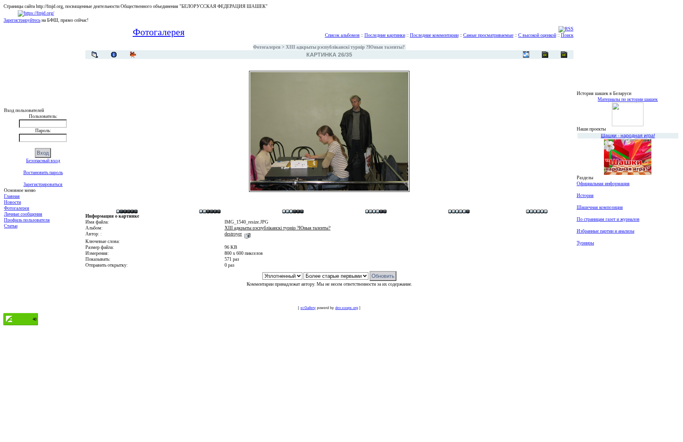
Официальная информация (603, 183)
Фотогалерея (16, 208)
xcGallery (308, 308)
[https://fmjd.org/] (36, 13)
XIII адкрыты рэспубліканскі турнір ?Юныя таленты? (345, 47)
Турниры (585, 243)
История (585, 195)
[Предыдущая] (564, 54)
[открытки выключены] (526, 54)
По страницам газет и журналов (608, 219)
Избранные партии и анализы (605, 231)
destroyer (233, 234)
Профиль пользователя (27, 220)
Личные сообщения (23, 214)
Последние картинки (384, 35)
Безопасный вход (43, 160)
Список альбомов (342, 35)
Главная (12, 196)
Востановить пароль (43, 172)
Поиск (567, 35)
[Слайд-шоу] (132, 54)
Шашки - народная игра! (628, 135)
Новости (12, 202)
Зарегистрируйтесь (22, 20)
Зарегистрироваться (42, 184)
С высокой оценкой (537, 35)
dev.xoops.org (346, 308)
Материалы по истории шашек (628, 99)
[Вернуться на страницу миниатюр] (94, 54)
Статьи (10, 226)
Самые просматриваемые (488, 35)
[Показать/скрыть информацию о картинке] (113, 54)
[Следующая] (545, 54)
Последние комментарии (434, 35)
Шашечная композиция (600, 207)
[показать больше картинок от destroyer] (247, 234)
